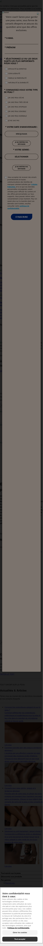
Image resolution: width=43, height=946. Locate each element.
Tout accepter (19, 939)
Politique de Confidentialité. (18, 928)
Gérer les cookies (20, 932)
